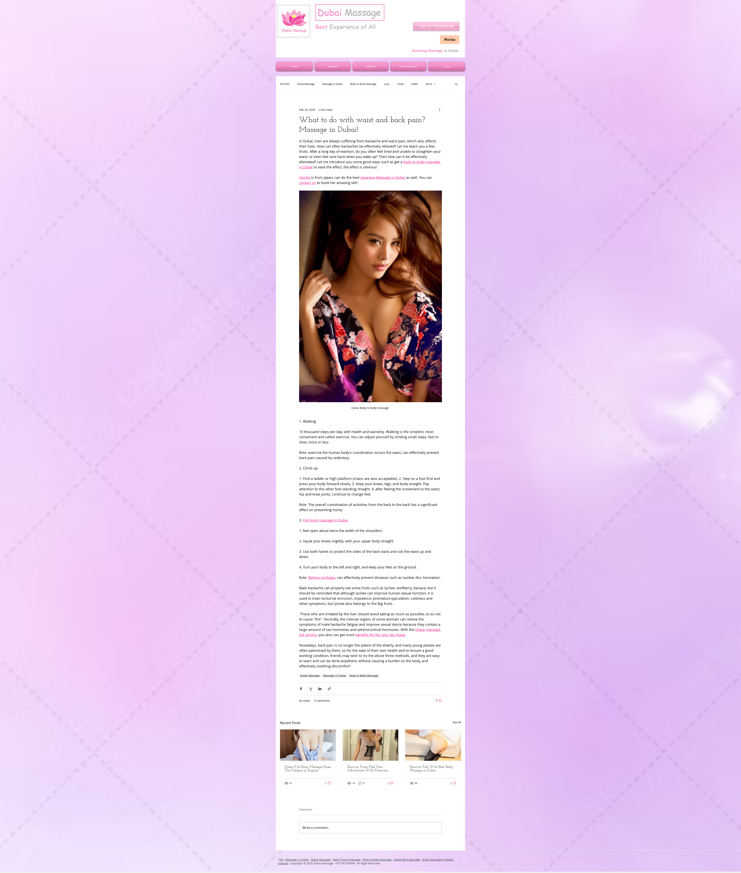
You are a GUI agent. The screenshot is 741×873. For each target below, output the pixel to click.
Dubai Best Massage (407, 859)
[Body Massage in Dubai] (433, 745)
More (429, 84)
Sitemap (283, 863)
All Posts (284, 84)
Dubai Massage (306, 84)
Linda (400, 84)
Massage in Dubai (332, 84)
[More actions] (439, 109)
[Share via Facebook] (301, 689)
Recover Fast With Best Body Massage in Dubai (431, 768)
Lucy (386, 84)
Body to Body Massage (363, 84)
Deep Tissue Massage (347, 859)
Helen (414, 84)
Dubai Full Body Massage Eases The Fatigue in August (308, 768)
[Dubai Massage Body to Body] (370, 745)
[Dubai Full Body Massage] (308, 745)
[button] (456, 83)
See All (457, 722)
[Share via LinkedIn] (320, 689)
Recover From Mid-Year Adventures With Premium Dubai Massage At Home (367, 768)
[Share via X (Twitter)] (310, 689)
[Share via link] (329, 689)
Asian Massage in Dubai (437, 859)
